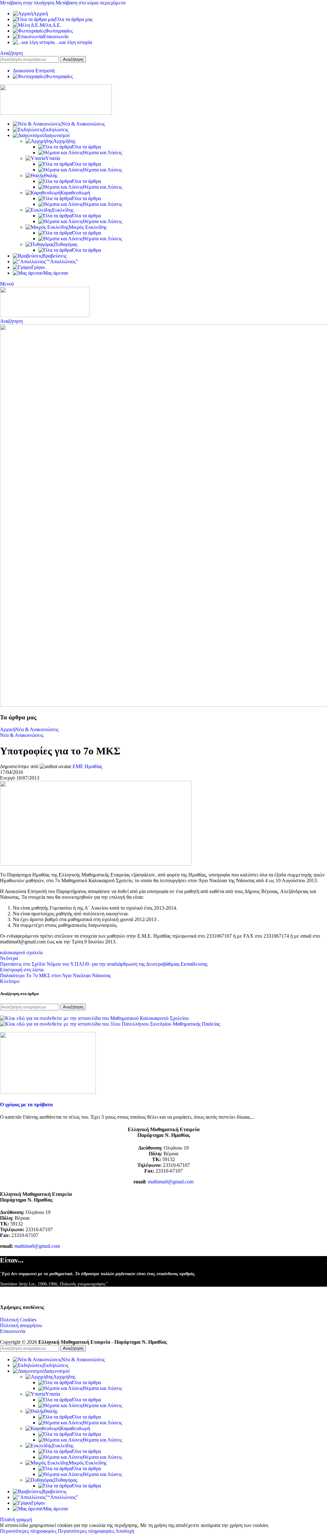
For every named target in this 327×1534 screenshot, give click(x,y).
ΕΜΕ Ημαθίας (87, 766)
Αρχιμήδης (64, 141)
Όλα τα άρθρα (86, 146)
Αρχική (7, 729)
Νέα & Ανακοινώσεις (36, 729)
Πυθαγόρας (65, 244)
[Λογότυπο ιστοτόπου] (56, 113)
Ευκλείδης (62, 210)
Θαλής (50, 175)
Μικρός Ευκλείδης (88, 227)
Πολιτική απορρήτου (21, 1325)
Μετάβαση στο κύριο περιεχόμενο (90, 2)
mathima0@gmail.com (171, 1181)
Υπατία (52, 158)
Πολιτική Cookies (18, 1319)
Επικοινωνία (12, 1331)
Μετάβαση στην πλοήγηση (28, 2)
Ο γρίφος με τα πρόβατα (26, 1104)
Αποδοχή (124, 1531)
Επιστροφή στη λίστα (21, 969)
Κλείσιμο (9, 981)
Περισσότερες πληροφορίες (57, 1531)
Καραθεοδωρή (75, 192)
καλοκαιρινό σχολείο (21, 952)
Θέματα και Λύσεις (102, 152)
